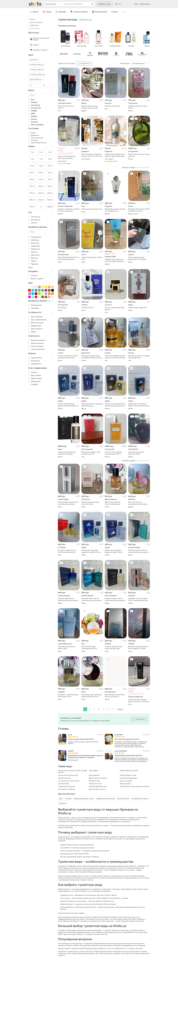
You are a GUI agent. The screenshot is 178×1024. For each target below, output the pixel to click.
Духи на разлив (36, 317)
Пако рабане (93, 771)
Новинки (114, 12)
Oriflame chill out (87, 308)
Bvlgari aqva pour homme (98, 778)
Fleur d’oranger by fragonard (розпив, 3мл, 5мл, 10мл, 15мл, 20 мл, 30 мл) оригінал (92, 155)
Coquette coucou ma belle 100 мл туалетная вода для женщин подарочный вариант (138, 599)
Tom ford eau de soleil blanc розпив (115, 309)
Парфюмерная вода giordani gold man (128, 756)
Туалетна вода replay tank (137, 308)
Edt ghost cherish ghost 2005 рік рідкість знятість (138, 210)
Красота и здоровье (36, 22)
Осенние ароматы (38, 349)
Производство (36, 305)
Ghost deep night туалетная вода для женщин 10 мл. (91, 696)
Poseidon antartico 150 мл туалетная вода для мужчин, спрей (138, 551)
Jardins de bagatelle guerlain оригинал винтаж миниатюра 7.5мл (115, 357)
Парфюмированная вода (105, 799)
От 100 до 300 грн (37, 65)
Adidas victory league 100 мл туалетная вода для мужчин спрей (115, 405)
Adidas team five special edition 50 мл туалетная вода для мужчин (139, 405)
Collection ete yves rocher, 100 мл (137, 107)
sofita (70, 735)
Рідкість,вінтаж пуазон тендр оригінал (138, 155)
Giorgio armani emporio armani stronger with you (72, 772)
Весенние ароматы (38, 340)
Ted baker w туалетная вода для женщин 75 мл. (68, 696)
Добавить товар (104, 4)
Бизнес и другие (37, 279)
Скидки (49, 12)
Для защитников (101, 12)
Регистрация (145, 4)
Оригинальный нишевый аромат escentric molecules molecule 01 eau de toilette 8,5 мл (138, 701)
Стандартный (36, 364)
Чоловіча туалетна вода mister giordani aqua (113, 648)
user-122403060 (121, 751)
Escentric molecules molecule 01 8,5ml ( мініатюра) (68, 210)
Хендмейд (62, 12)
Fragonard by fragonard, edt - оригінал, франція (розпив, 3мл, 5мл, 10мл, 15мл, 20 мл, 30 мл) (115, 155)
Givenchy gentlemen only (98, 786)
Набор (33, 332)
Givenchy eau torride (112, 106)
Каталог (36, 12)
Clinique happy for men (128, 775)
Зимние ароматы (37, 343)
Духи (61, 799)
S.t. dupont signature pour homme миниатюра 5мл (67, 551)
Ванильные (35, 243)
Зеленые (34, 252)
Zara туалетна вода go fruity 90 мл (127, 739)
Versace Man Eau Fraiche (129, 771)
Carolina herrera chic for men (68, 781)
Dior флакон (62, 308)
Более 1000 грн (36, 80)
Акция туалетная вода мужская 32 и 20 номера (137, 258)
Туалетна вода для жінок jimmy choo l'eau (90, 503)
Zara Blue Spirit (63, 784)
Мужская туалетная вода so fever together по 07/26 (138, 648)
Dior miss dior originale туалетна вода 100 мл (113, 453)
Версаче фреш (125, 784)
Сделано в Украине (81, 12)
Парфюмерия (34, 25)
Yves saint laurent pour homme (66, 107)
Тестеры (68, 799)
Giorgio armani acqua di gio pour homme (134, 786)
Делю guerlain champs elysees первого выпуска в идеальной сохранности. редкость (85, 756)
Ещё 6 (30, 268)
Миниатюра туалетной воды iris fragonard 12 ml (115, 210)
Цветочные (35, 255)
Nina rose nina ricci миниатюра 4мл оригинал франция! (137, 503)
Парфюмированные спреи (84, 799)
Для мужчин (35, 220)
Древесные (35, 249)
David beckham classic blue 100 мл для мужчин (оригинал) (115, 696)
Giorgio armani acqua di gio (68, 775)
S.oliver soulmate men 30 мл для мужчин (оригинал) (68, 357)
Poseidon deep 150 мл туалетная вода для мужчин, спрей (68, 599)
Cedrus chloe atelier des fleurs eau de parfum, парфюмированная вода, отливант (67, 157)
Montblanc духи (94, 781)
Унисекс (34, 223)
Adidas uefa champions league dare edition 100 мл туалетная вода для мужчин (91, 551)
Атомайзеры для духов (140, 799)
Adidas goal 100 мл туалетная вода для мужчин (92, 405)
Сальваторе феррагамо (128, 778)
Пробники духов (123, 799)
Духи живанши (94, 775)
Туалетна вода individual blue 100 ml (81, 739)
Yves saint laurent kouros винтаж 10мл (67, 648)
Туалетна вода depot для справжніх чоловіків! (67, 453)
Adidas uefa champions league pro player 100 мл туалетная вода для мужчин (115, 551)
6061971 (71, 751)
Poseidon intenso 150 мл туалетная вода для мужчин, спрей (115, 599)
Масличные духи (37, 323)
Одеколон (62, 803)
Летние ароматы (37, 346)
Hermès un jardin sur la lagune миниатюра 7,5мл (139, 357)
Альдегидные (36, 237)
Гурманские (35, 246)
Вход (136, 4)
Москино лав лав (64, 778)
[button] (58, 36)
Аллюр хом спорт (95, 784)
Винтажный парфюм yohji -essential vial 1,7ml (91, 453)
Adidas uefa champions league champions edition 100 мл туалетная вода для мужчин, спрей (68, 405)
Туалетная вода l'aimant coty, (91, 209)
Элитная (34, 372)
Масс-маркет (36, 375)
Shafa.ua (32, 19)
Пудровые (34, 264)
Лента (124, 12)
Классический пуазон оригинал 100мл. (136, 453)
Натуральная (35, 381)
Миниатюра (35, 361)
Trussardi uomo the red (66, 786)
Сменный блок (36, 358)
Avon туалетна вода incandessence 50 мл (89, 648)
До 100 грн (34, 60)
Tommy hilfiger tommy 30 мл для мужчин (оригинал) (68, 503)
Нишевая (34, 384)
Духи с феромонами (38, 320)
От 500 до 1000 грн (37, 75)
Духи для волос (37, 329)
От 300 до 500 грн (37, 70)
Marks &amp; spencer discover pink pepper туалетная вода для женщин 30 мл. (115, 503)
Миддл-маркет (36, 378)
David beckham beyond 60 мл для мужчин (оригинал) (68, 258)
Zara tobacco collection (66, 789)
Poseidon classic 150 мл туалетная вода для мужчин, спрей (91, 599)
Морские (34, 258)
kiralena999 (119, 735)
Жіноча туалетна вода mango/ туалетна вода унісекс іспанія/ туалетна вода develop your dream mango (90, 107)
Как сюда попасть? (143, 168)
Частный (34, 276)
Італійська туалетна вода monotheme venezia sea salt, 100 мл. (91, 357)
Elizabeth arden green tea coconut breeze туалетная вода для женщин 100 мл (114, 260)
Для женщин (35, 217)
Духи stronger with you (97, 789)
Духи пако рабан (126, 781)
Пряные (34, 261)
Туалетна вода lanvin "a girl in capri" (91, 258)
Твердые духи (36, 326)
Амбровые (35, 240)
